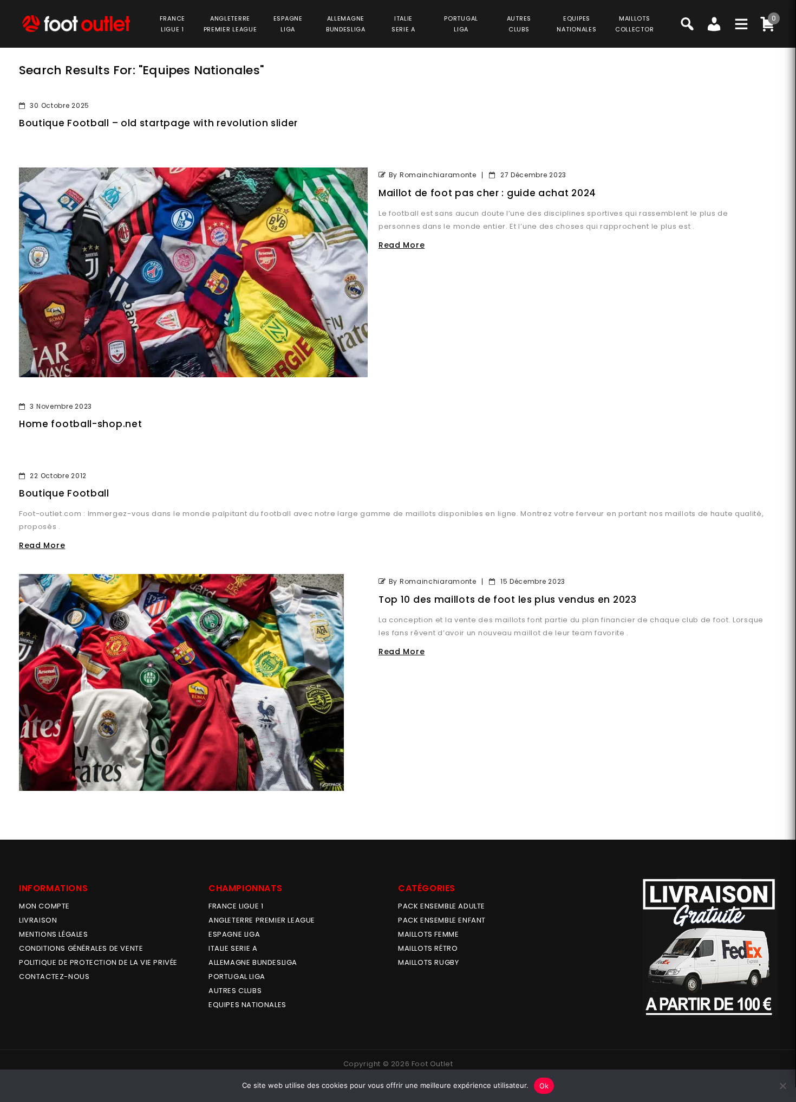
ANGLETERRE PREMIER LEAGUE (230, 24)
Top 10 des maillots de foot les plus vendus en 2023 (508, 599)
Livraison (38, 920)
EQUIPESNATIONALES (576, 24)
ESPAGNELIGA (288, 24)
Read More (402, 245)
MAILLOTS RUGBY (428, 962)
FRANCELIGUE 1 (172, 24)
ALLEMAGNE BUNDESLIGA (252, 962)
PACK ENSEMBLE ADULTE (441, 906)
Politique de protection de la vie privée (98, 962)
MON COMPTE (44, 906)
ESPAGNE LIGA (234, 934)
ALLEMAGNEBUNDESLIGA (346, 24)
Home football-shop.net (80, 423)
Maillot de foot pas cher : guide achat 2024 (487, 192)
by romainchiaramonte (433, 174)
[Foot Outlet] (76, 23)
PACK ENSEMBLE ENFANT (442, 920)
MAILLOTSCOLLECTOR (634, 24)
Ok (544, 1085)
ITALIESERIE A (403, 24)
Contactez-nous (54, 976)
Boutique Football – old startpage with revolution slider (158, 123)
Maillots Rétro (428, 948)
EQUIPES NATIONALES (247, 1005)
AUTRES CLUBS (235, 990)
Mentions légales (53, 934)
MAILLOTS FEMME (428, 934)
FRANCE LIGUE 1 (235, 906)
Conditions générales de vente (81, 948)
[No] (782, 1085)
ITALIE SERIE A (232, 948)
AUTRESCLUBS (519, 24)
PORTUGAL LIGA (236, 976)
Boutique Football (64, 493)
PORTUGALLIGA (461, 24)
